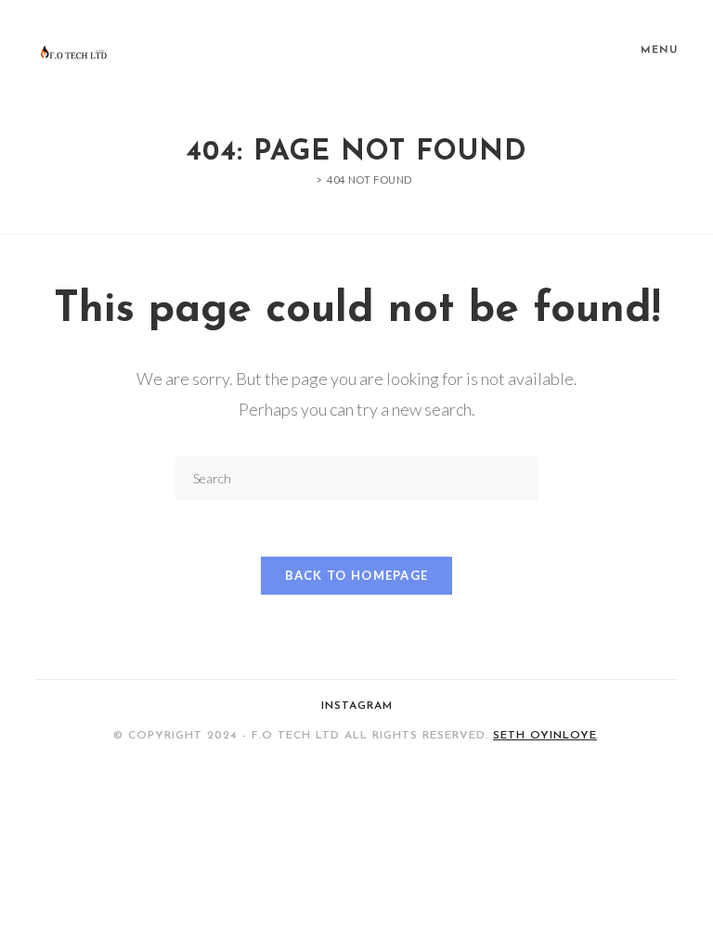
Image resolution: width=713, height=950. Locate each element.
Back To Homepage (357, 575)
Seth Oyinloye (545, 735)
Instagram (357, 706)
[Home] (305, 179)
